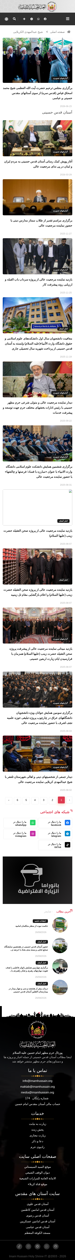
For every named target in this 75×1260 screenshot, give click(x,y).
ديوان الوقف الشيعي (37, 1172)
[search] (14, 19)
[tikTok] (19, 1246)
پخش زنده (37, 1129)
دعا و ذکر (37, 1141)
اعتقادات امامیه (40, 921)
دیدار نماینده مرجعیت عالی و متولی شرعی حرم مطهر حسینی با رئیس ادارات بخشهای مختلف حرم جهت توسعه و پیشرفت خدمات (37, 407)
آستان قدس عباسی (37, 1227)
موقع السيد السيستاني (37, 1166)
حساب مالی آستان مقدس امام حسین (37, 1104)
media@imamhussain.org (37, 1092)
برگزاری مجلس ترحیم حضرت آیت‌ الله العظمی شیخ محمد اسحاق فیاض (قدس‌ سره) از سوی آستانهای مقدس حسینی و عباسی (37, 93)
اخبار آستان (63, 329)
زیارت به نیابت (37, 1123)
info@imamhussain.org (37, 1080)
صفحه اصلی (57, 31)
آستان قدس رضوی (37, 1215)
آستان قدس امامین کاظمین (37, 1209)
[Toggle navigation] (67, 18)
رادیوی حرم (38, 1146)
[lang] (6, 19)
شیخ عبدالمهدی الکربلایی (28, 31)
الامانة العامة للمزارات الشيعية (37, 1178)
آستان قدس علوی (37, 1203)
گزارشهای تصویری (60, 78)
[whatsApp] (38, 19)
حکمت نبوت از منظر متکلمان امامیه (31, 926)
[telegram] (32, 19)
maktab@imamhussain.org (37, 1086)
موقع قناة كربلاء (37, 1184)
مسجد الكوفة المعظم (37, 1232)
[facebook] (45, 19)
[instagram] (28, 1246)
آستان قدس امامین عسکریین (37, 1221)
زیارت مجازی (37, 1135)
